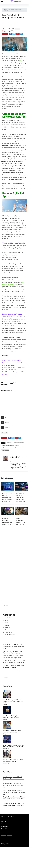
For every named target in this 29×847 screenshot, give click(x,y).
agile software (5, 450)
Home (5, 9)
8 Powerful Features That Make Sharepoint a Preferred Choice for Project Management (12, 363)
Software (17, 28)
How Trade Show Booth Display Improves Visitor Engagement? (12, 731)
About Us (3, 821)
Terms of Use (4, 828)
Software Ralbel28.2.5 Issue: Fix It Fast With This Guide (20, 521)
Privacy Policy (4, 826)
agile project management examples (15, 442)
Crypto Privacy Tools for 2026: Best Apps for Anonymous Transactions (13, 745)
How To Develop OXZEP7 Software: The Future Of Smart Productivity (7, 497)
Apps (6, 620)
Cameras (7, 630)
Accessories (8, 618)
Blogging (7, 625)
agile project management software (13, 97)
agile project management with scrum (11, 447)
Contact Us (4, 824)
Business (7, 627)
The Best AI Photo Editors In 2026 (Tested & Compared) (13, 760)
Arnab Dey (15, 457)
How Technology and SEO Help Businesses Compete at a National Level (13, 646)
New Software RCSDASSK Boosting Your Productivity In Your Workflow (20, 497)
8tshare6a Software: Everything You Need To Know (7, 521)
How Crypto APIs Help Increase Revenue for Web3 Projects (12, 716)
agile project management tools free (10, 445)
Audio (6, 622)
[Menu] (2, 2)
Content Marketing (10, 635)
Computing (8, 632)
